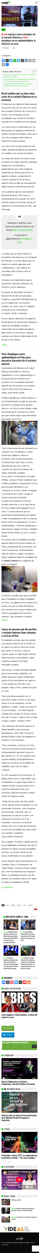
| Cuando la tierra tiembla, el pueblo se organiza (24, 1243)
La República (7, 887)
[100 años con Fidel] (6, 1227)
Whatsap (9, 1028)
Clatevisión (9, 1166)
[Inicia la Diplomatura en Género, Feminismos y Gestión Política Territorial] (20, 1068)
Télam (4, 345)
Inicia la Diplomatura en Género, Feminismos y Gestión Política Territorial (18, 1082)
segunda (30, 905)
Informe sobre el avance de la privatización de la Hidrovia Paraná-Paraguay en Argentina (19, 1118)
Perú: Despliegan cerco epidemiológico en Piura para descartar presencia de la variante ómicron (19, 80)
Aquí (34, 1046)
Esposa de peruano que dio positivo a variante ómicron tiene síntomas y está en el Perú (17, 85)
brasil (7, 905)
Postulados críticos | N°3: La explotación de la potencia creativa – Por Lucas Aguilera (19, 1156)
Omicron (19, 905)
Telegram (9, 1034)
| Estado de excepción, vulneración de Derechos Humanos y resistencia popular (22, 1234)
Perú (3, 29)
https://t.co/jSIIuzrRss (22, 230)
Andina (5, 620)
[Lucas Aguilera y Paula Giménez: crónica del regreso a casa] (20, 1001)
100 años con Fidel (16, 1225)
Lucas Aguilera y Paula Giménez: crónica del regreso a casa (19, 1016)
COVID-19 (13, 905)
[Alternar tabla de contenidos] (33, 71)
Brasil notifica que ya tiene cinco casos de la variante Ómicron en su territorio (19, 75)
